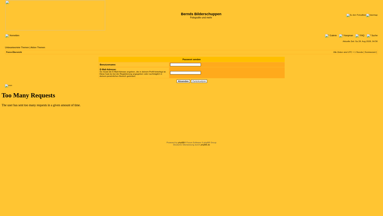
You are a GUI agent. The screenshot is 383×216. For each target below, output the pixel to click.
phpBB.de (205, 145)
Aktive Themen (38, 47)
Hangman (348, 35)
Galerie (333, 35)
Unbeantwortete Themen (17, 47)
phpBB (181, 142)
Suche (374, 35)
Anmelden (14, 35)
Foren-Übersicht (14, 52)
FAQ (361, 35)
